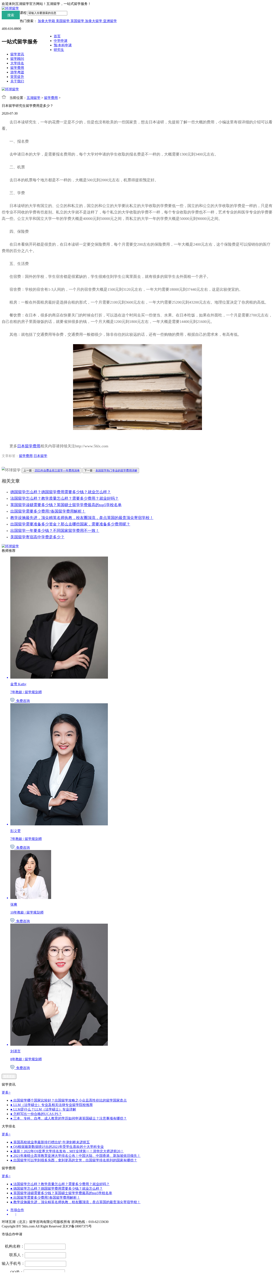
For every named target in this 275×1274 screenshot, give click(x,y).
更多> (6, 1092)
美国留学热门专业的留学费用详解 (116, 470)
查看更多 (9, 1076)
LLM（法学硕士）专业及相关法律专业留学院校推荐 (51, 1105)
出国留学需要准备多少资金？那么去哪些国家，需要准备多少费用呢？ (70, 524)
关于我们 (17, 81)
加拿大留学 (94, 21)
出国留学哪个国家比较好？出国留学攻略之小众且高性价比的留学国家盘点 (68, 1100)
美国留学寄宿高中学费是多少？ (37, 537)
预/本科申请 (63, 45)
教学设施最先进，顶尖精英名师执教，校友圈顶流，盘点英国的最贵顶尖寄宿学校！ (81, 518)
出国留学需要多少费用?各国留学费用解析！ (48, 511)
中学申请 (60, 40)
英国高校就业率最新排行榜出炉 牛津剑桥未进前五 (50, 1142)
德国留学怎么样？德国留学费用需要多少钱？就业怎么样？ (60, 492)
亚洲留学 (110, 21)
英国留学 (77, 21)
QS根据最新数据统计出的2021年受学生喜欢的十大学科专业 (57, 1146)
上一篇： (51, 470)
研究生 (59, 49)
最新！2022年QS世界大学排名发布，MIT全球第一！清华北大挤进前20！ (67, 1151)
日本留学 (40, 456)
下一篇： (110, 470)
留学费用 (17, 68)
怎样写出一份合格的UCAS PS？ (36, 1114)
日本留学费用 (28, 446)
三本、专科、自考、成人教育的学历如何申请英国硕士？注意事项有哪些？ (68, 1118)
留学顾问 (17, 59)
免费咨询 (22, 701)
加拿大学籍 (47, 21)
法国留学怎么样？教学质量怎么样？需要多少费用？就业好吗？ (64, 498)
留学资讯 (17, 54)
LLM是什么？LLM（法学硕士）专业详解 (43, 1109)
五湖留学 (33, 98)
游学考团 (17, 72)
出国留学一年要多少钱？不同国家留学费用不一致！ (54, 530)
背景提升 (17, 77)
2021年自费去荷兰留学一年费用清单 (57, 470)
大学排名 (17, 63)
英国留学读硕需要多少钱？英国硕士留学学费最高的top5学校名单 (66, 505)
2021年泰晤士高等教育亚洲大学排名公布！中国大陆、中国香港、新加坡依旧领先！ (75, 1155)
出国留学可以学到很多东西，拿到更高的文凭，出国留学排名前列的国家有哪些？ (73, 1160)
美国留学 (63, 21)
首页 (57, 36)
